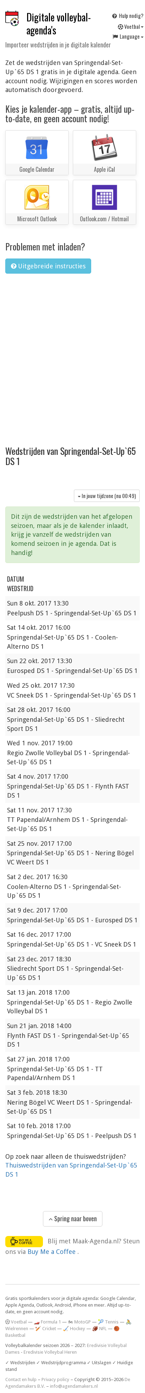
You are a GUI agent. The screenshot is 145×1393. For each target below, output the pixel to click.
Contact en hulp (21, 1379)
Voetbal (132, 26)
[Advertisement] (72, 355)
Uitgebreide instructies (51, 266)
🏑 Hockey (74, 1328)
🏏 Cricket (45, 1328)
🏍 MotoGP (79, 1322)
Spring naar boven (75, 1218)
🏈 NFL (99, 1328)
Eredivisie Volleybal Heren (50, 1352)
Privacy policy (55, 1379)
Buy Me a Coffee (52, 1251)
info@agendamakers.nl (74, 1386)
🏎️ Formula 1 (47, 1322)
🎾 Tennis (108, 1322)
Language (130, 36)
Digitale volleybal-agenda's (58, 23)
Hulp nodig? (131, 15)
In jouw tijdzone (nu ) (108, 495)
